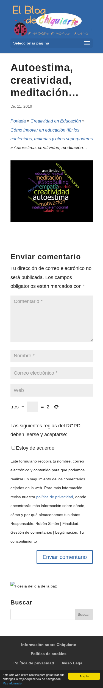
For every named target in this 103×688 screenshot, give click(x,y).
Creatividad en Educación (55, 120)
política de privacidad (54, 497)
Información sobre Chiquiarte (48, 644)
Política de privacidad (33, 663)
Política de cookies (48, 653)
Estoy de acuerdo (35, 448)
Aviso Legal (72, 663)
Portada (18, 120)
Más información (13, 683)
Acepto (84, 676)
